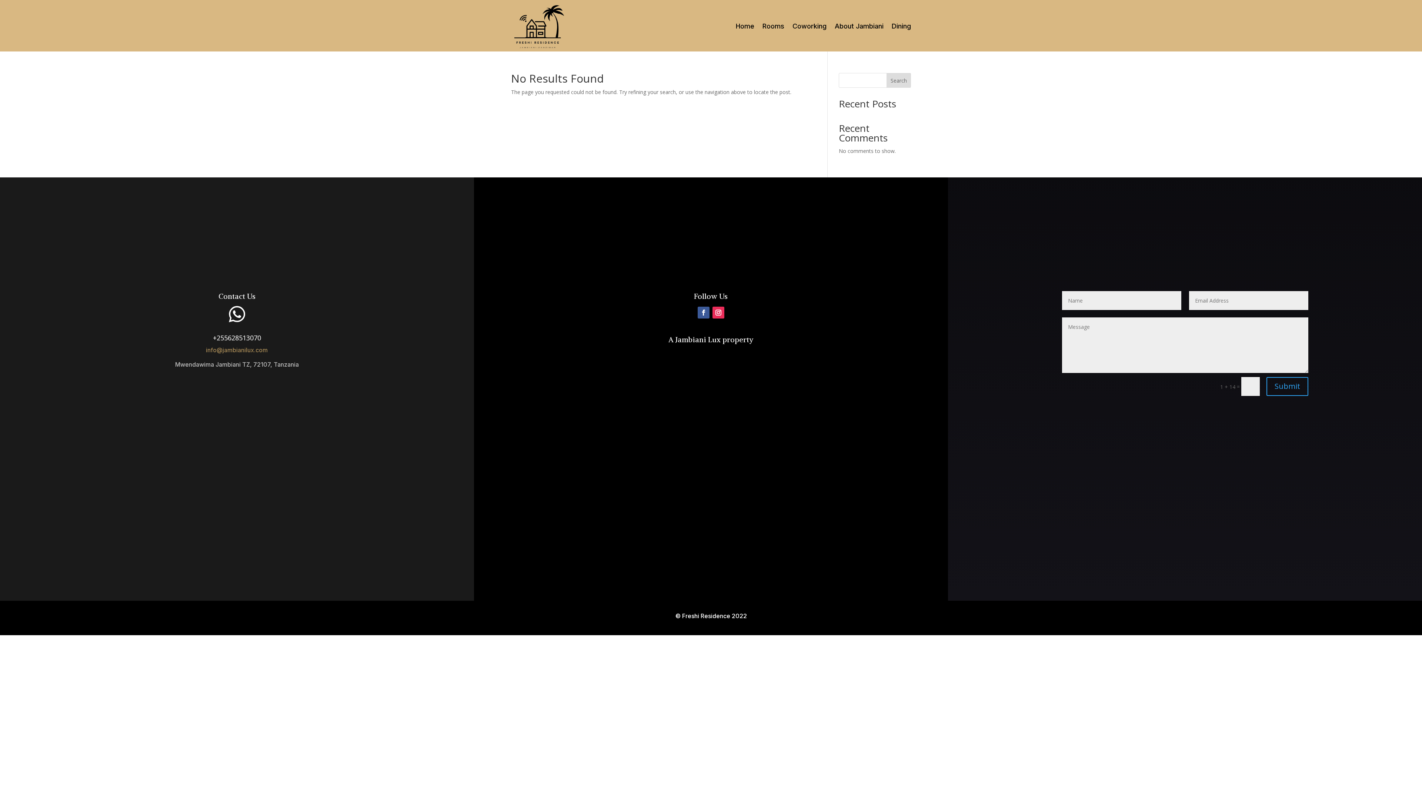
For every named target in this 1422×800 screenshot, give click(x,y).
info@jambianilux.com (237, 350)
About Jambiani (859, 27)
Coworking (809, 27)
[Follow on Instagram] (718, 313)
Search (899, 80)
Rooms (773, 27)
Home (745, 27)
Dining (901, 27)
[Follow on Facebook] (704, 313)
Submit (1287, 386)
